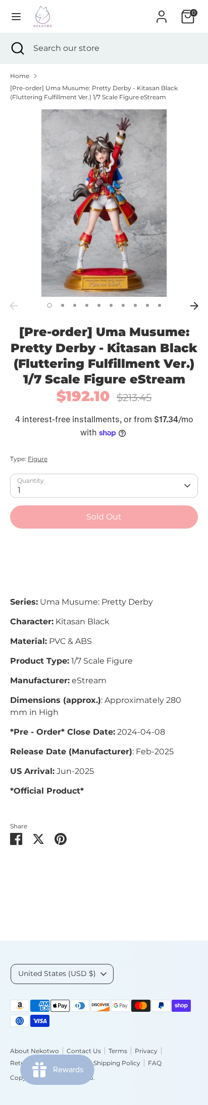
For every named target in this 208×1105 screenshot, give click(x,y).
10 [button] (159, 305)
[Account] (161, 12)
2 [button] (62, 305)
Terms (118, 1051)
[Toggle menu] (16, 16)
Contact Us (84, 1051)
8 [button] (135, 305)
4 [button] (86, 305)
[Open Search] (17, 48)
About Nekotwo (34, 1051)
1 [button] (49, 305)
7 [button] (123, 305)
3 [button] (74, 305)
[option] (104, 203)
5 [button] (98, 305)
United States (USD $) (57, 973)
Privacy (146, 1051)
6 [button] (111, 305)
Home (19, 76)
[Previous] (14, 306)
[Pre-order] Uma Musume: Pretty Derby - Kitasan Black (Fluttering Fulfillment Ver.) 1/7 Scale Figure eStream (94, 92)
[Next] (194, 306)
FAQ (155, 1063)
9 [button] (147, 305)
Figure (37, 459)
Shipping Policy (116, 1063)
